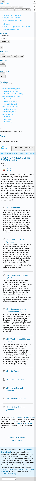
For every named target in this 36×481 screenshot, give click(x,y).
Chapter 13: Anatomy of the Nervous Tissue (22, 417)
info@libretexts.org (9, 473)
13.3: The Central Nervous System (17, 276)
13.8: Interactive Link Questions (14, 389)
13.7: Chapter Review (15, 379)
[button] (7, 119)
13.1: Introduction (13, 208)
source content (29, 423)
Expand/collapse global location (34, 153)
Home (9, 153)
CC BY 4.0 (13, 421)
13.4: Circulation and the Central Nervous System (16, 310)
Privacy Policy (6, 469)
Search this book (4, 35)
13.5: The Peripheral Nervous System (18, 340)
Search (3, 479)
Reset (2, 54)
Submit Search (5, 41)
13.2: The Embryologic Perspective (15, 240)
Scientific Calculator (11, 104)
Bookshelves (20, 153)
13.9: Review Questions (16, 399)
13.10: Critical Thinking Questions (15, 408)
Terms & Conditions (18, 469)
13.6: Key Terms (12, 371)
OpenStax (10, 169)
